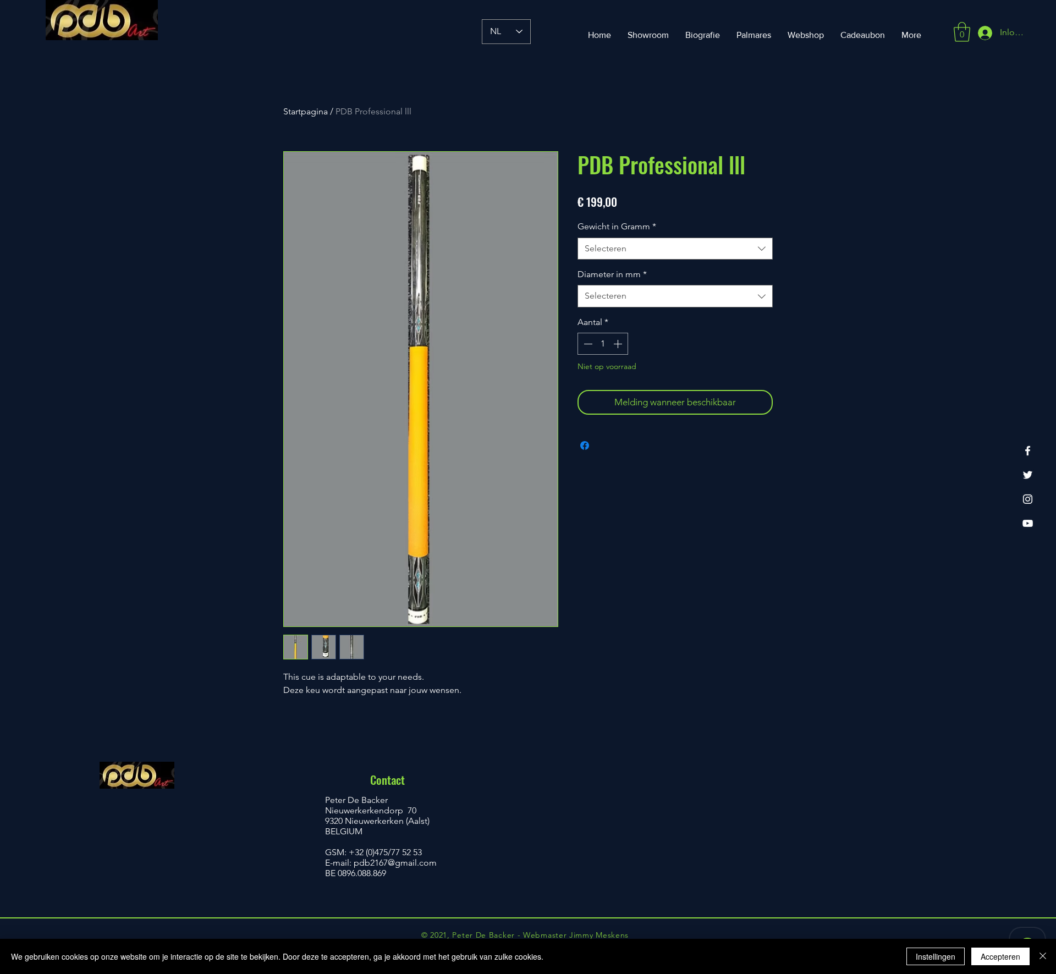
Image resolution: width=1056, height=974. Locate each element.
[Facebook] (1027, 450)
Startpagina (305, 111)
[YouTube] (1027, 523)
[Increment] (618, 343)
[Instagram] (1027, 499)
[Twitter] (1027, 475)
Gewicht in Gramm (617, 226)
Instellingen (935, 956)
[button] (962, 32)
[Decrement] (587, 343)
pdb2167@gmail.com (395, 862)
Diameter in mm (612, 274)
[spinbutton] (603, 343)
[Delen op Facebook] (584, 445)
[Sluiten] (1042, 956)
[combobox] (675, 249)
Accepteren (1000, 956)
